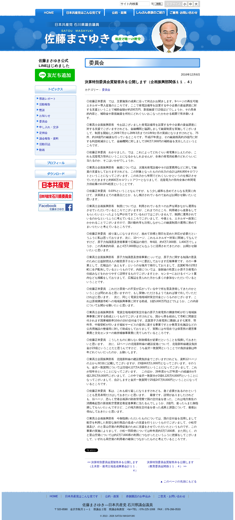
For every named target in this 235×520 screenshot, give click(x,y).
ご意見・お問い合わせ (183, 13)
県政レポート (47, 98)
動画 (42, 149)
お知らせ (44, 115)
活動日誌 (44, 144)
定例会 (43, 132)
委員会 (106, 89)
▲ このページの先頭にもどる (178, 481)
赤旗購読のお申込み (150, 13)
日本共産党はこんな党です (83, 13)
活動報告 (44, 104)
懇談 (42, 110)
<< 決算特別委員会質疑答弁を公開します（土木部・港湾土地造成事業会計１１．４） (112, 466)
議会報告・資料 (48, 138)
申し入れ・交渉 (48, 127)
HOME (49, 13)
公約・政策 (119, 13)
